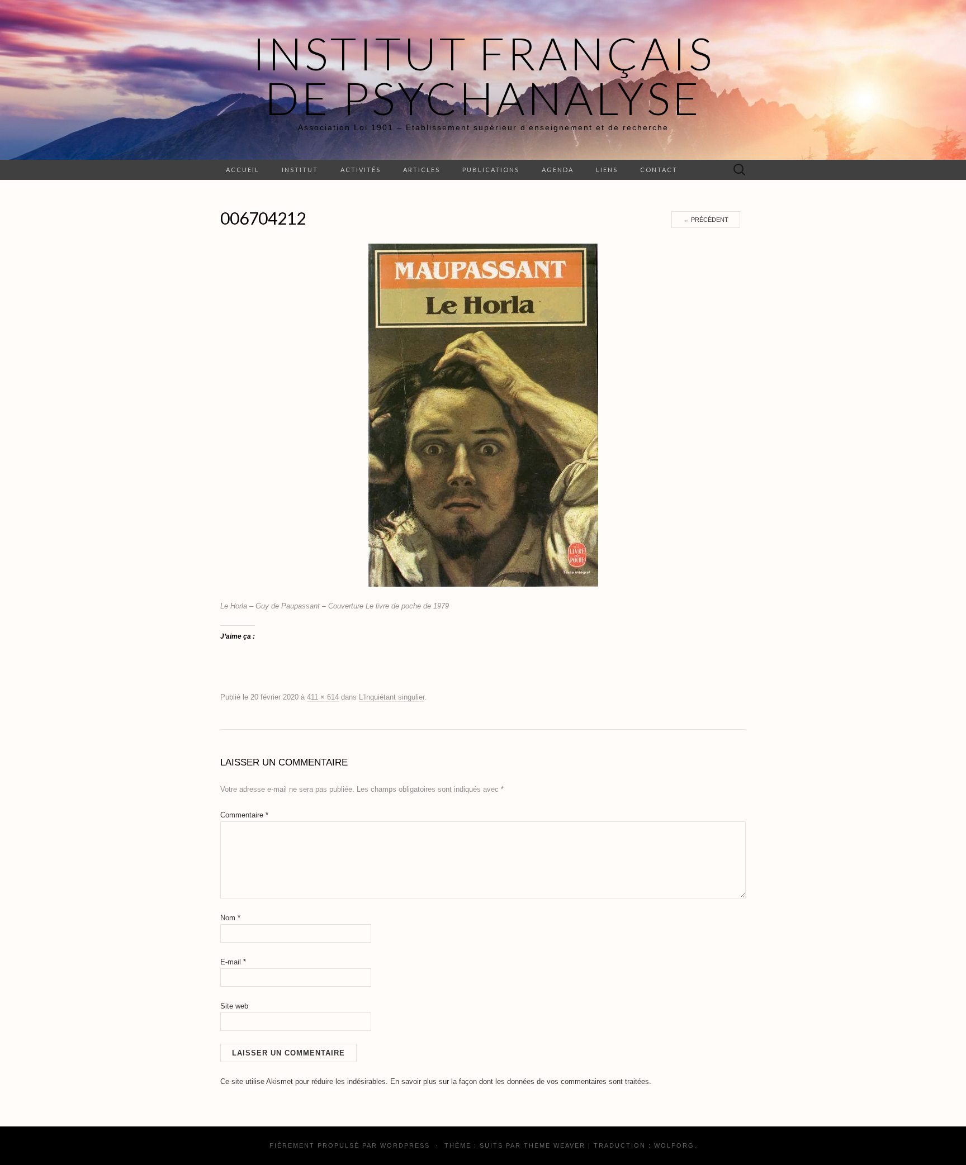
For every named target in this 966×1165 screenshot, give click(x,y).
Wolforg (674, 1145)
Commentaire (244, 815)
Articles (421, 169)
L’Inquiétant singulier (391, 697)
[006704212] (483, 414)
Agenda (558, 169)
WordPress (405, 1145)
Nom (230, 918)
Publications (490, 169)
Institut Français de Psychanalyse (483, 75)
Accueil (242, 169)
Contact (659, 169)
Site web (234, 1006)
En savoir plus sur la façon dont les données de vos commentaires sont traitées (519, 1081)
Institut (300, 169)
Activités (360, 169)
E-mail (233, 962)
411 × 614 (323, 697)
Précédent (705, 219)
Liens (607, 169)
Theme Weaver (554, 1145)
